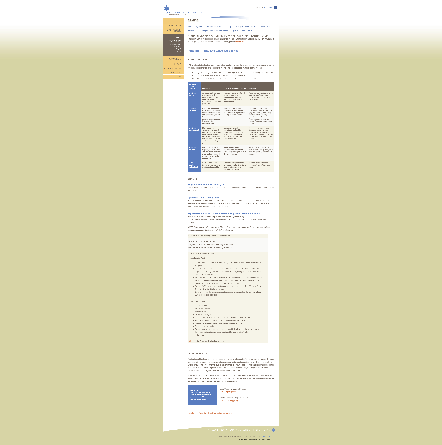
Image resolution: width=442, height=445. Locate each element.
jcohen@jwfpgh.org (228, 392)
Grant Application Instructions (175, 45)
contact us (239, 42)
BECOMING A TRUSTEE (172, 68)
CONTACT (177, 64)
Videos (179, 51)
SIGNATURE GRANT (174, 31)
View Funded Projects (197, 413)
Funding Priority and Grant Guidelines (175, 41)
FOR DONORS (176, 72)
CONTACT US (259, 8)
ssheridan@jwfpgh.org (229, 401)
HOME (179, 76)
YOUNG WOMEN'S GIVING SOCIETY (174, 59)
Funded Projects (176, 49)
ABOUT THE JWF (175, 26)
